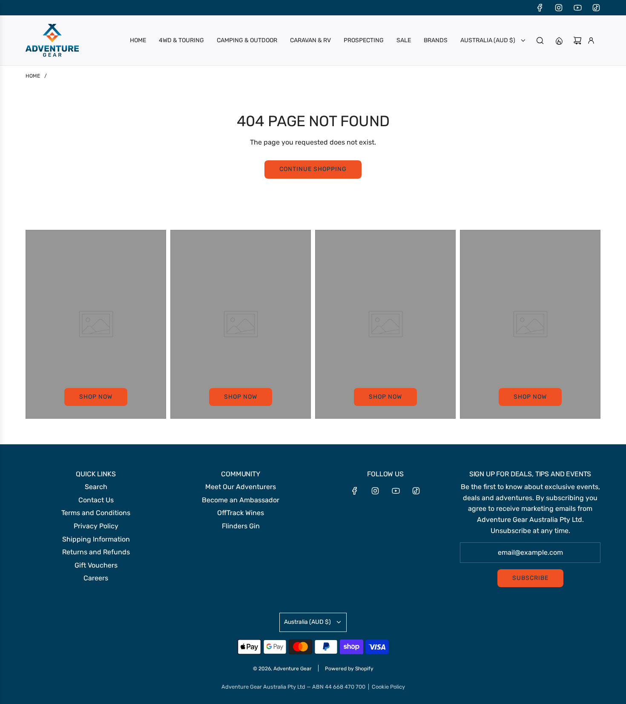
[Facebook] (540, 7)
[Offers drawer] (558, 40)
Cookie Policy (388, 687)
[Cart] (577, 40)
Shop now (95, 396)
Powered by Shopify (349, 669)
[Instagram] (558, 7)
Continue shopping (313, 169)
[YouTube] (577, 7)
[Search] (540, 40)
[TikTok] (596, 7)
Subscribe (530, 578)
